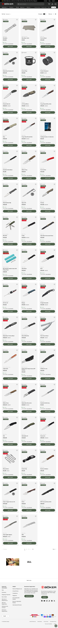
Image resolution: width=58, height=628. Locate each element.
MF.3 (41, 268)
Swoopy (42, 202)
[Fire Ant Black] (47, 28)
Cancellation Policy (53, 621)
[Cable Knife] (10, 358)
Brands (17, 7)
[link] (13, 549)
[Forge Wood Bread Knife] (29, 127)
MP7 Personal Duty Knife (45, 501)
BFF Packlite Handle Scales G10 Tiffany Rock (10, 269)
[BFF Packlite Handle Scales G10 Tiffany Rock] (10, 258)
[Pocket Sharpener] (47, 61)
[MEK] (29, 524)
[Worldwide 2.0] (29, 426)
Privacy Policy (46, 621)
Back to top (29, 580)
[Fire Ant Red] (47, 159)
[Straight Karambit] (47, 292)
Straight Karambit (44, 302)
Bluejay (23, 302)
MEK (23, 534)
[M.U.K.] (29, 491)
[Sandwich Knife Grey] (47, 393)
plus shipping (10, 43)
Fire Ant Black (43, 38)
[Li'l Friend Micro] (29, 94)
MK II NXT (5, 235)
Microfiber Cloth (25, 38)
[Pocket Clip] (29, 458)
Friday (23, 235)
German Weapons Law (17, 588)
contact (44, 597)
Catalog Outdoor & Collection (47, 136)
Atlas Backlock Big (7, 202)
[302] (10, 426)
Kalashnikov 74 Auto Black (8, 335)
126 (32, 549)
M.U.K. (23, 501)
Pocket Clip (24, 468)
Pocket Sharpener (44, 71)
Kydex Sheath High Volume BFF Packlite (28, 369)
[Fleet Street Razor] (47, 325)
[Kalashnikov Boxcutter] (29, 393)
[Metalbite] (10, 28)
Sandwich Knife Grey (45, 403)
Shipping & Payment (6, 594)
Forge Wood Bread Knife (27, 136)
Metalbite (5, 38)
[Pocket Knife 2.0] (10, 94)
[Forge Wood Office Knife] (47, 94)
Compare (40, 14)
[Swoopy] (47, 192)
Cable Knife (5, 368)
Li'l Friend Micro (25, 104)
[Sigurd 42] (29, 192)
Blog (49, 0)
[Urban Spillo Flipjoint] (10, 524)
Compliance (15, 593)
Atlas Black (24, 268)
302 (4, 436)
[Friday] (29, 225)
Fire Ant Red (43, 169)
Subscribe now (29, 596)
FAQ (3, 590)
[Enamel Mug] (29, 61)
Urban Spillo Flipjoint (7, 534)
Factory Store (37, 7)
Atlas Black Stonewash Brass (46, 235)
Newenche (42, 436)
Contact (45, 0)
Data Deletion (40, 621)
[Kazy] (10, 127)
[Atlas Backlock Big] (10, 192)
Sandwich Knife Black (7, 169)
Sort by (3, 14)
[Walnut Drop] (29, 159)
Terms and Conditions (48, 623)
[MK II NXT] (10, 225)
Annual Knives (15, 591)
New (49, 7)
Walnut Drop (24, 169)
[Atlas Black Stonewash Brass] (47, 225)
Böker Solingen (6, 621)
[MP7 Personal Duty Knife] (47, 491)
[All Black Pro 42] (47, 358)
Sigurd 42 (24, 202)
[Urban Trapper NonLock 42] (10, 491)
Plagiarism (15, 595)
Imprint (55, 623)
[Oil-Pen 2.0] (10, 292)
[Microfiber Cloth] (29, 28)
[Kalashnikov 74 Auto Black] (10, 325)
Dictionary (4, 592)
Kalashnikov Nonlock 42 (8, 71)
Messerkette (6, 468)
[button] (55, 4)
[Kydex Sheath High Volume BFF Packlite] (29, 358)
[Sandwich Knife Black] (10, 159)
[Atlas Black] (29, 258)
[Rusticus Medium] (47, 458)
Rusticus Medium (44, 468)
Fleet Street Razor (44, 335)
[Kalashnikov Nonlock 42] (10, 61)
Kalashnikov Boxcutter (27, 403)
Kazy (4, 136)
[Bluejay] (29, 292)
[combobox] (30, 4)
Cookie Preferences (32, 621)
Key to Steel (4, 596)
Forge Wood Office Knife (45, 104)
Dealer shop (44, 7)
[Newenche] (47, 426)
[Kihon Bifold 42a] (29, 325)
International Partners (17, 605)
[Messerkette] (10, 458)
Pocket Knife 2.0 (6, 104)
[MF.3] (47, 258)
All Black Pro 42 (43, 368)
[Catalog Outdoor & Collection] (47, 127)
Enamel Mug (24, 71)
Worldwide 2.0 (25, 436)
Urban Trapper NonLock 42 (9, 501)
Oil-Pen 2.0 (5, 302)
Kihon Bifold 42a (25, 335)
